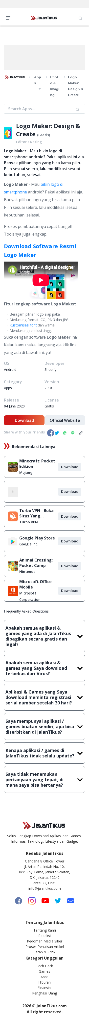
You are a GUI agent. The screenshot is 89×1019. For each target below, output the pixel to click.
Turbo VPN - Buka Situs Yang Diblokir (36, 513)
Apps (44, 976)
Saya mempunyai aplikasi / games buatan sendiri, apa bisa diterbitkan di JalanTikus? (39, 726)
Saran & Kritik (44, 952)
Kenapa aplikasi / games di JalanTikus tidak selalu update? (39, 753)
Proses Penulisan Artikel (44, 946)
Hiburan (44, 982)
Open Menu (9, 17)
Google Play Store (37, 538)
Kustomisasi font (23, 325)
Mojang (25, 472)
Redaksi (44, 935)
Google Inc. (28, 544)
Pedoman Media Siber (44, 941)
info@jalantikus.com (44, 888)
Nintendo (27, 571)
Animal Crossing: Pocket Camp (36, 562)
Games (44, 971)
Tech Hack (44, 966)
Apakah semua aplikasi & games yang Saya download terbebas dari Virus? (36, 668)
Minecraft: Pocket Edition (37, 463)
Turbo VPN (28, 522)
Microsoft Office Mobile (35, 584)
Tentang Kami (44, 930)
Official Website (65, 420)
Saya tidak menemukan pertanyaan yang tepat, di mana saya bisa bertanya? (34, 779)
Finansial (44, 987)
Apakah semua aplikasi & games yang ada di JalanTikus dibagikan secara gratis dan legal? (38, 636)
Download (24, 420)
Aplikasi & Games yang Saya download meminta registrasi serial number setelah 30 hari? (38, 697)
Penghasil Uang (44, 993)
